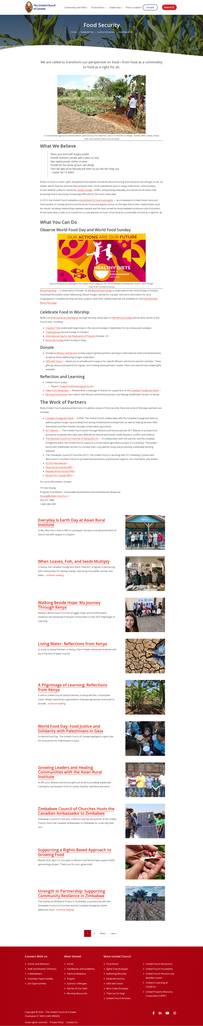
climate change (84, 190)
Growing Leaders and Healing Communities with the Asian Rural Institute (70, 772)
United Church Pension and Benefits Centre (162, 975)
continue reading (55, 575)
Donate (150, 7)
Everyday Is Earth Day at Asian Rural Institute (71, 522)
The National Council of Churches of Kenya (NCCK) (73, 438)
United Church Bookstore (162, 963)
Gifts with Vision (55, 361)
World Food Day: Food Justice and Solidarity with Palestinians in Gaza (70, 728)
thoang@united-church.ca (53, 496)
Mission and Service (67, 353)
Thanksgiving (53, 332)
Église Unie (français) (122, 968)
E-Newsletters (35, 973)
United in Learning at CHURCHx (161, 984)
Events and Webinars (38, 963)
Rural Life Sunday (55, 340)
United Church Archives (122, 998)
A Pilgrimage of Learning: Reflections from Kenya (72, 687)
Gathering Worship (122, 973)
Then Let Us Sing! (122, 993)
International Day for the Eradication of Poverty (70, 336)
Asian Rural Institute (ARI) (60, 467)
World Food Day (49, 290)
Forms (70, 963)
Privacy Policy (57, 1022)
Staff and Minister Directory (42, 968)
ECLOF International (57, 463)
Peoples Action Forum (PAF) (61, 471)
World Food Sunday (102, 290)
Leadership (115, 7)
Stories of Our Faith (77, 988)
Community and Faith (75, 7)
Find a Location (133, 7)
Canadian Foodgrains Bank (146, 390)
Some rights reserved (36, 1022)
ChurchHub (122, 963)
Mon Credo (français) (122, 988)
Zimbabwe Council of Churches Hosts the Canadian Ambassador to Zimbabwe (76, 811)
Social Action (98, 7)
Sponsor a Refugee (77, 983)
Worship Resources (77, 993)
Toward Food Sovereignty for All (77, 386)
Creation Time (53, 327)
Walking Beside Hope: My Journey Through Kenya (69, 605)
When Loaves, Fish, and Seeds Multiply (74, 561)
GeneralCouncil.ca (122, 978)
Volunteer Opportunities (40, 978)
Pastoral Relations (76, 973)
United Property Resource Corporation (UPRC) (162, 993)
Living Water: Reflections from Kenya (72, 643)
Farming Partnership (56, 394)
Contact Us (71, 1022)
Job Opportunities (37, 983)
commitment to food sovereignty (97, 200)
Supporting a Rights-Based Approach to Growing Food (74, 852)
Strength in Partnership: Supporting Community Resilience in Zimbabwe (71, 893)
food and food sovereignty (64, 317)
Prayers (71, 978)
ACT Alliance (53, 430)
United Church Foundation (162, 968)
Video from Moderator (59, 390)
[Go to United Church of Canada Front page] (41, 6)
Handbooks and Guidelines (81, 968)
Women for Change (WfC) (60, 475)
